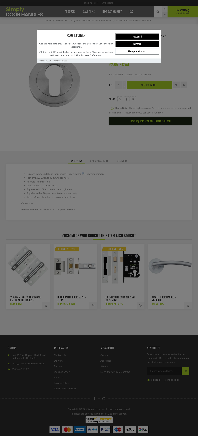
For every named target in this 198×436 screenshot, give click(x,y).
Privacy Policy (45, 61)
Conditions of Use (60, 61)
